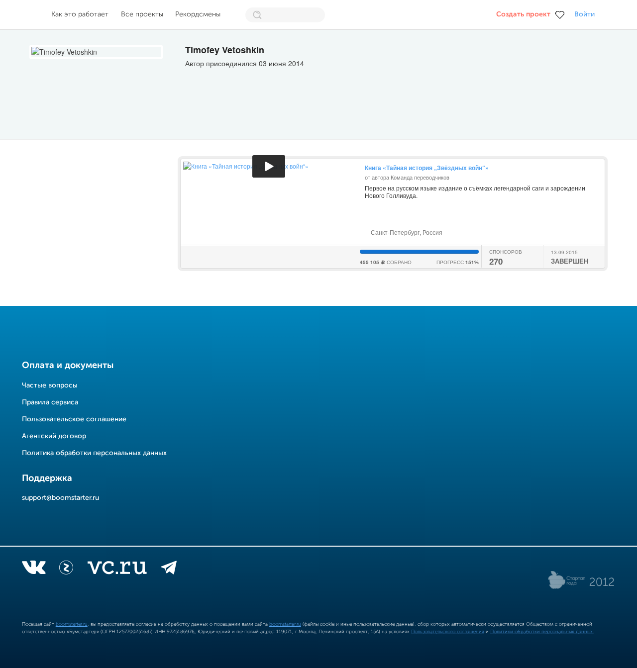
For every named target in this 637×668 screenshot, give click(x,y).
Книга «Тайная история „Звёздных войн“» (427, 167)
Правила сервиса (50, 402)
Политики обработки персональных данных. (542, 631)
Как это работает (79, 14)
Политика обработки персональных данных (94, 453)
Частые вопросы (50, 385)
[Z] (66, 569)
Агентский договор (54, 436)
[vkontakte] (33, 569)
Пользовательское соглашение (74, 419)
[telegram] (169, 569)
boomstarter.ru (72, 624)
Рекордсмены (197, 14)
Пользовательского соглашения (447, 631)
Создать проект (523, 14)
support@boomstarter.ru (60, 497)
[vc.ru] (117, 569)
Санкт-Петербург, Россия (405, 232)
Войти (584, 14)
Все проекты (142, 14)
